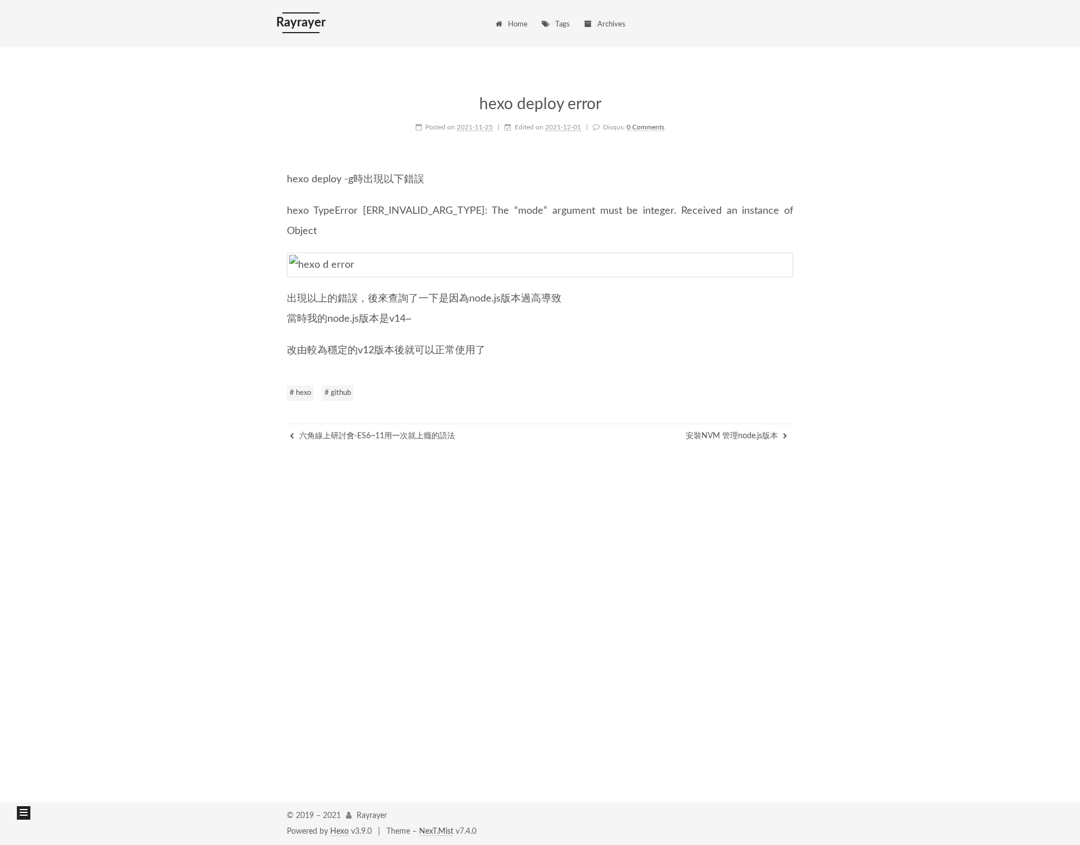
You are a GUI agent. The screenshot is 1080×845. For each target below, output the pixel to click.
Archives (611, 24)
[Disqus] (540, 616)
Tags (562, 24)
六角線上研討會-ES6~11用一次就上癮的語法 (376, 436)
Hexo (339, 831)
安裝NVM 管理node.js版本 (733, 436)
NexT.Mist (436, 831)
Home (518, 24)
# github (338, 393)
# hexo (300, 393)
